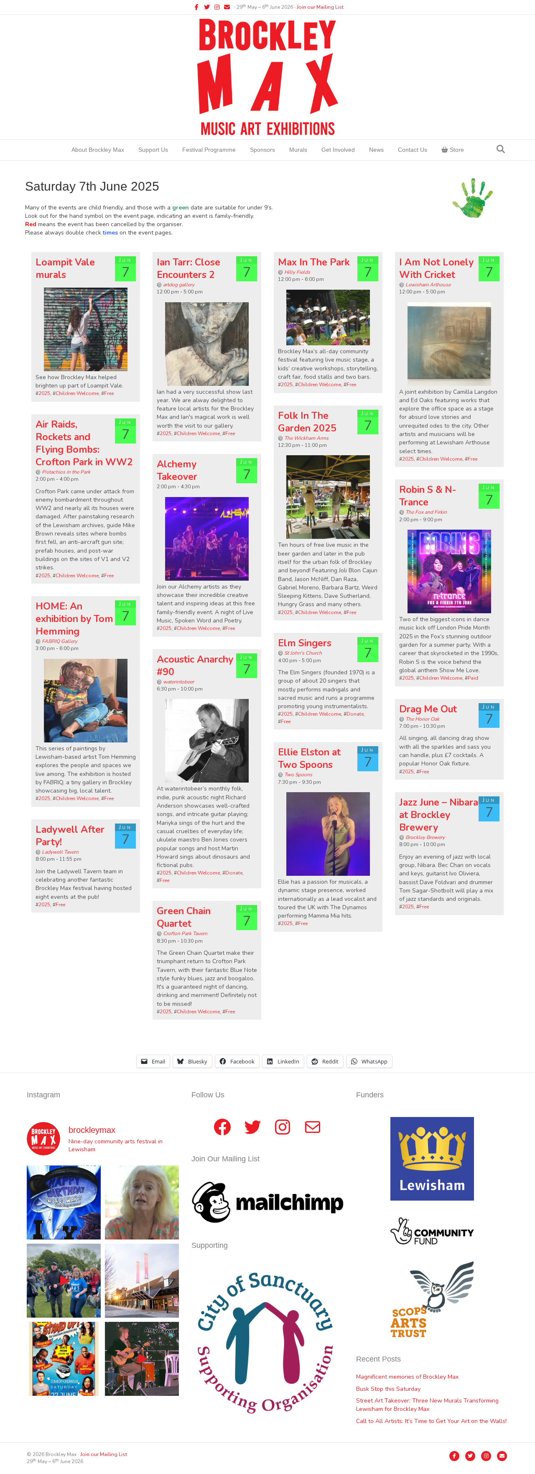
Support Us (153, 149)
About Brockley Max (97, 149)
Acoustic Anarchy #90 (195, 665)
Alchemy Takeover (177, 470)
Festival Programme (209, 149)
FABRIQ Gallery (59, 641)
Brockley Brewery (425, 837)
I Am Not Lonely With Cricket (436, 268)
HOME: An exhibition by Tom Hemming (74, 619)
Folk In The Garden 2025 (307, 422)
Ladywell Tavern (60, 852)
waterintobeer (178, 681)
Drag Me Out (428, 709)
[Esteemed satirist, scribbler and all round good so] (64, 1202)
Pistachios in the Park (66, 472)
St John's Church (303, 653)
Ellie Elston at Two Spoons (309, 758)
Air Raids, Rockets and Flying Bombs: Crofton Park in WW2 (84, 443)
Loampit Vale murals (65, 268)
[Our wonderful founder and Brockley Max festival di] (142, 1202)
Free (109, 393)
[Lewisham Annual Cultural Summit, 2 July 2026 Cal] (142, 1281)
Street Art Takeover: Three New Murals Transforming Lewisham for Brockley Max (427, 1405)
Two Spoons (298, 774)
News (376, 149)
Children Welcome (77, 393)
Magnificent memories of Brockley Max (408, 1377)
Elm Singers (304, 643)
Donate (355, 714)
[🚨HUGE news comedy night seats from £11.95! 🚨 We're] (64, 1359)
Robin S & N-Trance (427, 496)
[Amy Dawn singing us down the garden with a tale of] (142, 1359)
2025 (44, 393)
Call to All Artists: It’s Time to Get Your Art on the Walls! (431, 1421)
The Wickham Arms (306, 438)
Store (456, 149)
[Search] (500, 149)
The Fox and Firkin (426, 512)
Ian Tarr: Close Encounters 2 (188, 268)
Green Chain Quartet (184, 917)
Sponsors (262, 149)
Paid (473, 678)
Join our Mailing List (320, 7)
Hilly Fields (297, 272)
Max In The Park (314, 262)
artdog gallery (178, 284)
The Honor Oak (422, 719)
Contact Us (412, 149)
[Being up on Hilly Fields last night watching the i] (64, 1281)
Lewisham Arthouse (428, 284)
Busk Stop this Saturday (388, 1389)
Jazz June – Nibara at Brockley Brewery (438, 815)
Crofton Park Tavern (185, 933)
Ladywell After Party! (70, 836)
